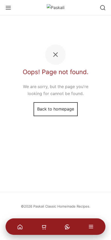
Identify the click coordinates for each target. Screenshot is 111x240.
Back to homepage (55, 109)
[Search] (103, 8)
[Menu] (8, 7)
